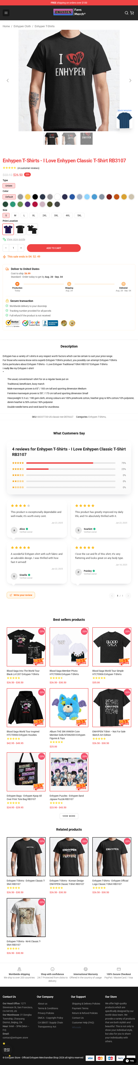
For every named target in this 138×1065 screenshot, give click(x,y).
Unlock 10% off (7, 1050)
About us (42, 1003)
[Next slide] (130, 80)
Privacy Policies (46, 1013)
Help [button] (132, 1061)
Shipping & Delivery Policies (86, 1003)
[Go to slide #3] (86, 139)
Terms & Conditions (48, 1008)
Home (6, 26)
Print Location (10, 220)
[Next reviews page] (128, 596)
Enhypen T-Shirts (45, 26)
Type (5, 180)
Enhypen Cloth (22, 26)
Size (5, 210)
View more (69, 816)
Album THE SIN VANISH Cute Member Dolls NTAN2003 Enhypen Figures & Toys (67, 735)
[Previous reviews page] (112, 596)
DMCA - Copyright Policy (50, 1017)
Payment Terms (80, 1008)
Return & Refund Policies (85, 1013)
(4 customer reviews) (28, 168)
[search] (127, 13)
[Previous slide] (7, 80)
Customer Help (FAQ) (83, 1022)
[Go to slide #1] (51, 139)
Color (5, 191)
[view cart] (132, 13)
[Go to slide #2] (69, 139)
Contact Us (78, 1017)
